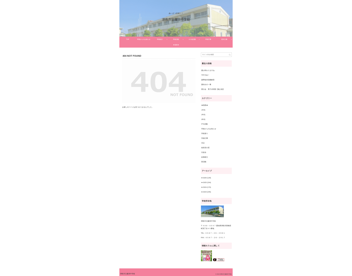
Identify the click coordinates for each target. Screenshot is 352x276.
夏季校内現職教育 (207, 80)
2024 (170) (206, 187)
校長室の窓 (205, 148)
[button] (230, 55)
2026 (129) (206, 178)
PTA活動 (204, 124)
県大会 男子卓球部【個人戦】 (212, 89)
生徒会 (203, 152)
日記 (203, 143)
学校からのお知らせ (208, 129)
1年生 (203, 110)
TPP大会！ (205, 75)
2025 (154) (206, 182)
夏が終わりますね (207, 70)
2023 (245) (206, 192)
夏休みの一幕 (206, 84)
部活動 (203, 162)
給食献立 (204, 157)
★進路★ (204, 105)
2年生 (203, 115)
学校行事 (204, 138)
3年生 (203, 119)
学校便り (204, 133)
